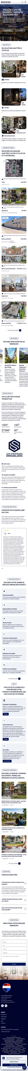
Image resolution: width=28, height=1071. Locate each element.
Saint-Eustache (19, 1045)
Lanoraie (11, 1049)
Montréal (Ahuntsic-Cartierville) (7, 1044)
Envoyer (14, 964)
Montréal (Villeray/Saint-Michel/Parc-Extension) (13, 1041)
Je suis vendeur (20, 30)
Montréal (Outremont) (16, 1048)
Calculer (6, 714)
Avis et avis (14, 1069)
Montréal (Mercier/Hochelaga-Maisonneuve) (13, 1042)
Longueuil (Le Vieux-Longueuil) (14, 1053)
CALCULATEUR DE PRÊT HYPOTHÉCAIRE (10, 1029)
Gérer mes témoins (22, 1069)
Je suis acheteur (8, 30)
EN (22, 2)
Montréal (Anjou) (14, 1052)
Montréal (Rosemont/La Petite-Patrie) (14, 1037)
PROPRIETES (4, 1014)
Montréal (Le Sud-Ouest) (6, 1048)
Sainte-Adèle (6, 1052)
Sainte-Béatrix (24, 1044)
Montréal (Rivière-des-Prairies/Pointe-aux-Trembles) (13, 1046)
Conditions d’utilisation (6, 1069)
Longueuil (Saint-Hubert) (10, 1045)
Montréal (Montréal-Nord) (9, 1040)
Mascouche (17, 1044)
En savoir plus (7, 761)
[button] (2, 568)
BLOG (2, 1021)
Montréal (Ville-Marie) (21, 1038)
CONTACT (3, 1023)
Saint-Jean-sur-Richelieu (19, 1049)
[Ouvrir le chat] (24, 1067)
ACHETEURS (4, 1016)
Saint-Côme (21, 1052)
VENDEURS (3, 1019)
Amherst (24, 1048)
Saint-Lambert (5, 1049)
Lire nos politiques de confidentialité (14, 1067)
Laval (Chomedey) (19, 1040)
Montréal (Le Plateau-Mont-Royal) (8, 1038)
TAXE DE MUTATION (5, 1031)
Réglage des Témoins (14, 1061)
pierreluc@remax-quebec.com (6, 1000)
